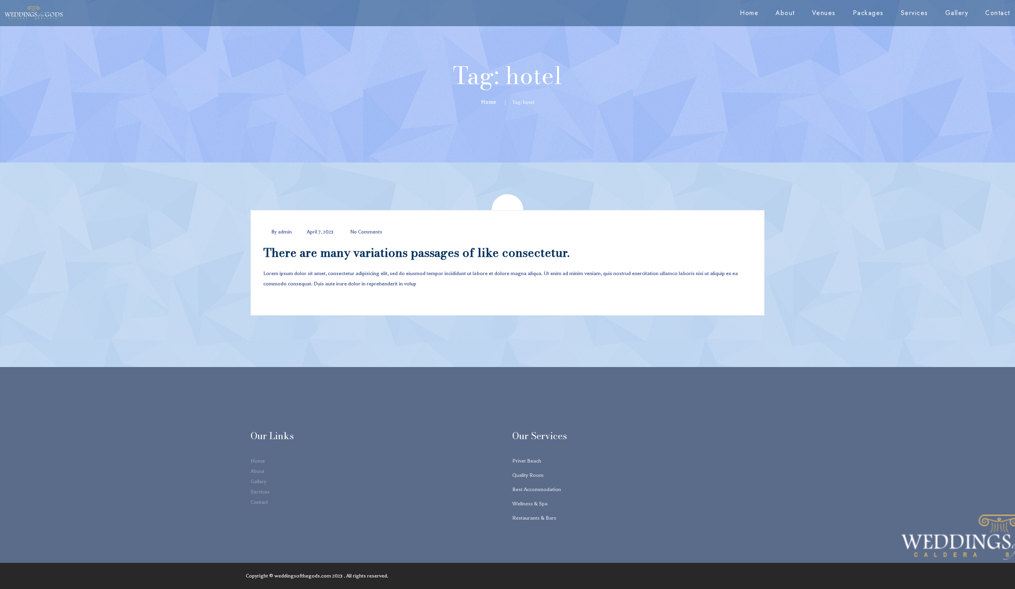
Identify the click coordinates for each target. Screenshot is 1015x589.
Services (914, 12)
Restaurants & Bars (534, 518)
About (785, 12)
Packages (868, 12)
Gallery (957, 12)
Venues (824, 12)
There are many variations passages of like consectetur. (416, 252)
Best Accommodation (536, 489)
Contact (997, 12)
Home (749, 12)
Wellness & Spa (530, 504)
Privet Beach (526, 461)
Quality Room (528, 475)
